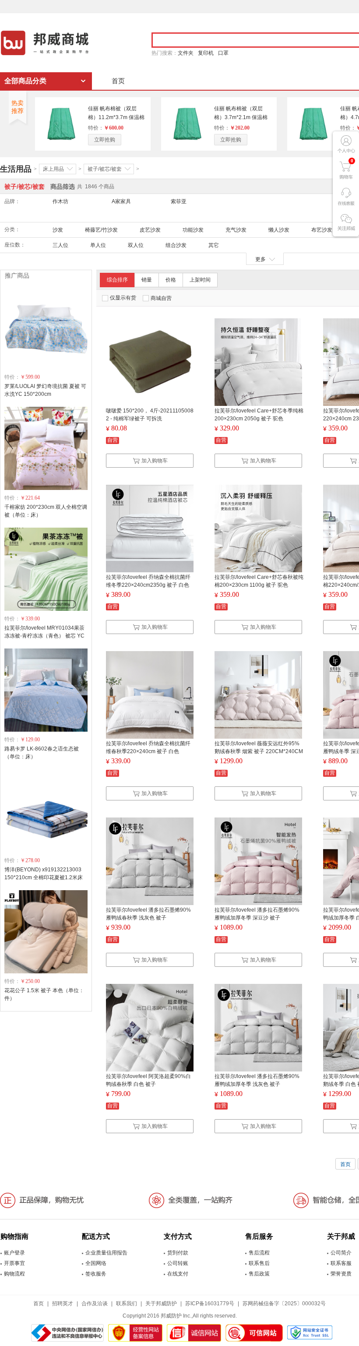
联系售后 (259, 1263)
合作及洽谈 (94, 1303)
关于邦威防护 (161, 1303)
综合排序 (117, 280)
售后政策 (259, 1274)
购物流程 (14, 1274)
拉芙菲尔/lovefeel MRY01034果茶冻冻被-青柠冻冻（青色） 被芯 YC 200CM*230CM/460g (44, 636)
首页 (118, 81)
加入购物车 (154, 461)
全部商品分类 (25, 81)
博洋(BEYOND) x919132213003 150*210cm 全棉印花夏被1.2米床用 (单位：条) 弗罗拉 (43, 877)
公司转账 (177, 1263)
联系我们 (126, 1303)
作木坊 (60, 201)
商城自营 (161, 298)
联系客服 (341, 1263)
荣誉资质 (341, 1274)
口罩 (223, 53)
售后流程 (259, 1253)
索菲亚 (179, 201)
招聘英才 (62, 1303)
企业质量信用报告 (106, 1253)
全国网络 (95, 1263)
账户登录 (14, 1253)
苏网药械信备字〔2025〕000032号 (284, 1303)
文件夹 (186, 53)
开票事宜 (14, 1263)
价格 (170, 280)
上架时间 (200, 280)
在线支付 (177, 1274)
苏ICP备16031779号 (209, 1303)
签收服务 (95, 1274)
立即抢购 (104, 140)
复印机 (206, 53)
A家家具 (121, 201)
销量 (146, 280)
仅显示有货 (123, 298)
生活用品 (16, 169)
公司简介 (341, 1253)
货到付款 (177, 1253)
